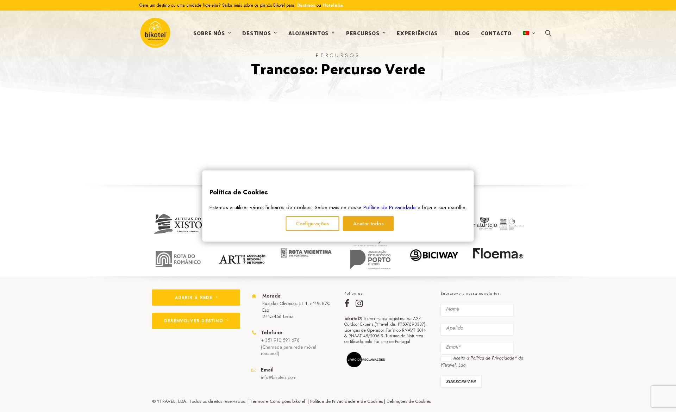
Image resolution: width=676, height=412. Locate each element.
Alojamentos (308, 33)
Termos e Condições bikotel (278, 401)
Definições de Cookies (409, 401)
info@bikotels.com (278, 377)
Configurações (312, 223)
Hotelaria (333, 5)
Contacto (496, 33)
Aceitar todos (368, 223)
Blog (462, 33)
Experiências (417, 33)
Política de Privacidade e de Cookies (346, 401)
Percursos (363, 33)
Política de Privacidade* (493, 358)
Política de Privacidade (389, 207)
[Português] (528, 33)
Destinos (305, 5)
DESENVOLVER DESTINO (193, 321)
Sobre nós (209, 33)
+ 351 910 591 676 (280, 340)
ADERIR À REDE (194, 297)
